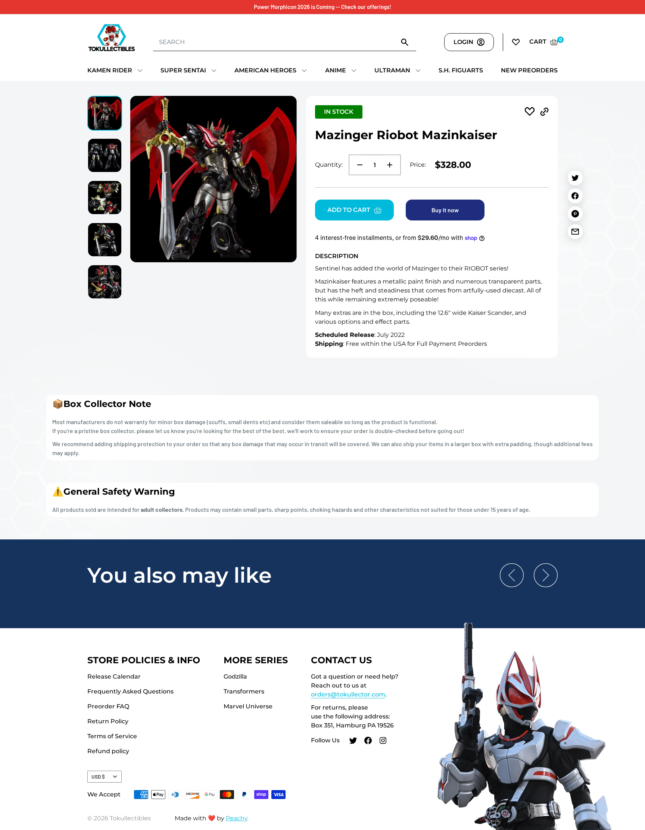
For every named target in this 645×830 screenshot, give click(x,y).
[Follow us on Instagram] (382, 741)
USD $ (98, 776)
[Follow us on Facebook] (368, 741)
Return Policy (107, 721)
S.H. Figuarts (461, 70)
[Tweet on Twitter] (575, 177)
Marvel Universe (248, 706)
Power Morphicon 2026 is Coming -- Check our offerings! (322, 6)
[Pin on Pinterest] (575, 213)
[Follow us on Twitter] (353, 741)
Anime (335, 70)
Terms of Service (112, 736)
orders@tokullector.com (348, 694)
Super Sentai (183, 70)
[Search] (405, 42)
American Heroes (265, 70)
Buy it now (445, 209)
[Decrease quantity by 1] (357, 165)
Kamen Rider (109, 70)
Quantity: (329, 164)
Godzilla (235, 676)
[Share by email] (575, 231)
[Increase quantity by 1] (392, 165)
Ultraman (392, 70)
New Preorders (529, 70)
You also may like (179, 575)
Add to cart (348, 209)
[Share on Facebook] (575, 195)
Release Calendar (114, 676)
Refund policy (108, 751)
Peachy (237, 818)
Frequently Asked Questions (130, 691)
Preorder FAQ (108, 706)
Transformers (244, 691)
